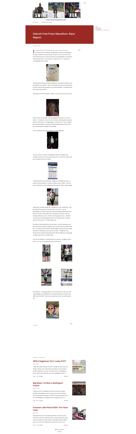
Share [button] (79, 50)
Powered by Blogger (60, 429)
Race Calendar (35, 22)
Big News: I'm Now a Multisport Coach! (48, 384)
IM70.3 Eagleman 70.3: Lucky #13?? (49, 361)
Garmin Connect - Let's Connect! (102, 30)
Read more (66, 376)
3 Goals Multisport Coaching (46, 22)
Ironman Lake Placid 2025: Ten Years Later (50, 408)
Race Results (98, 27)
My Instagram (98, 28)
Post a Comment (39, 376)
